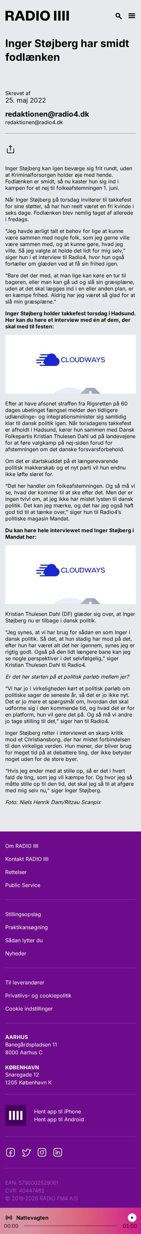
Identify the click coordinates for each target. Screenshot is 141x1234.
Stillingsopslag (23, 914)
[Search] (98, 15)
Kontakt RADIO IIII (27, 859)
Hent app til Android (59, 1119)
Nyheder (15, 953)
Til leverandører (24, 982)
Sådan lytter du (24, 940)
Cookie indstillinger (29, 1008)
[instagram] (42, 1152)
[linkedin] (57, 1152)
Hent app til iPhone (57, 1111)
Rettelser (16, 872)
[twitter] (26, 1152)
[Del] (10, 144)
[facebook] (10, 1152)
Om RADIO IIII (21, 846)
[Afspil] (132, 1217)
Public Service (22, 885)
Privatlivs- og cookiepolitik (38, 995)
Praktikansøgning (26, 927)
